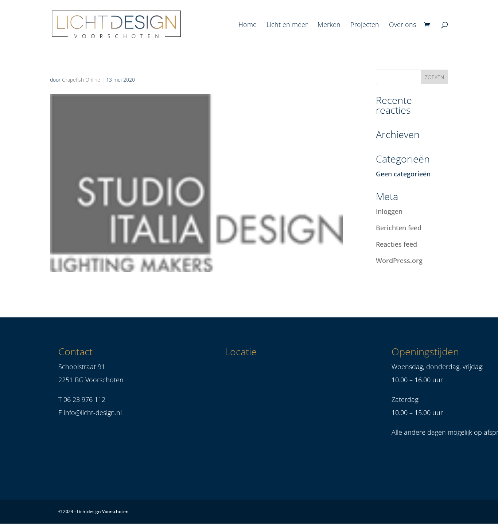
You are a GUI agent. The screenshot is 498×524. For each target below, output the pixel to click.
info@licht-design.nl (93, 412)
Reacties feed (396, 244)
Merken (329, 25)
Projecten (364, 25)
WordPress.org (399, 260)
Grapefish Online (81, 79)
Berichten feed (398, 227)
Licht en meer (287, 25)
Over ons (402, 25)
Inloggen (389, 211)
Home (247, 25)
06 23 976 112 (84, 399)
